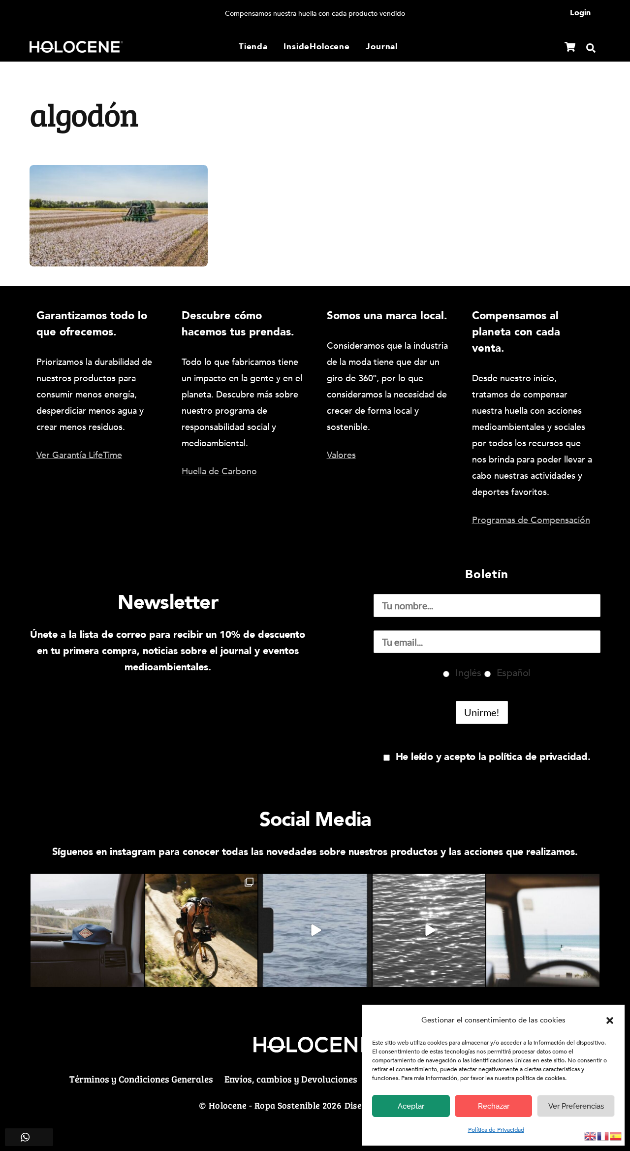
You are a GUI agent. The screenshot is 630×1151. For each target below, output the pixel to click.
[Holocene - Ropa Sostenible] (76, 45)
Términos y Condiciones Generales (141, 1079)
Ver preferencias (576, 1106)
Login (580, 12)
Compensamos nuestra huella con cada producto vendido (315, 13)
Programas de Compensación (531, 520)
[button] (610, 1020)
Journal (382, 46)
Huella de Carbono (219, 471)
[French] (603, 1135)
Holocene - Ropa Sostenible (264, 1105)
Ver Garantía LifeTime (79, 455)
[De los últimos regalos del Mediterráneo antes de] (542, 930)
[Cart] (570, 47)
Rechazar (493, 1106)
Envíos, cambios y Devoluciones (290, 1079)
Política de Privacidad (496, 1130)
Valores (341, 455)
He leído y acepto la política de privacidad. (493, 756)
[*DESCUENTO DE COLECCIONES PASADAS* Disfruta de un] (315, 930)
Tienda (253, 46)
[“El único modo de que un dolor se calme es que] (201, 930)
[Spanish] (616, 1135)
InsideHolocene (317, 46)
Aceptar (411, 1106)
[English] (590, 1135)
